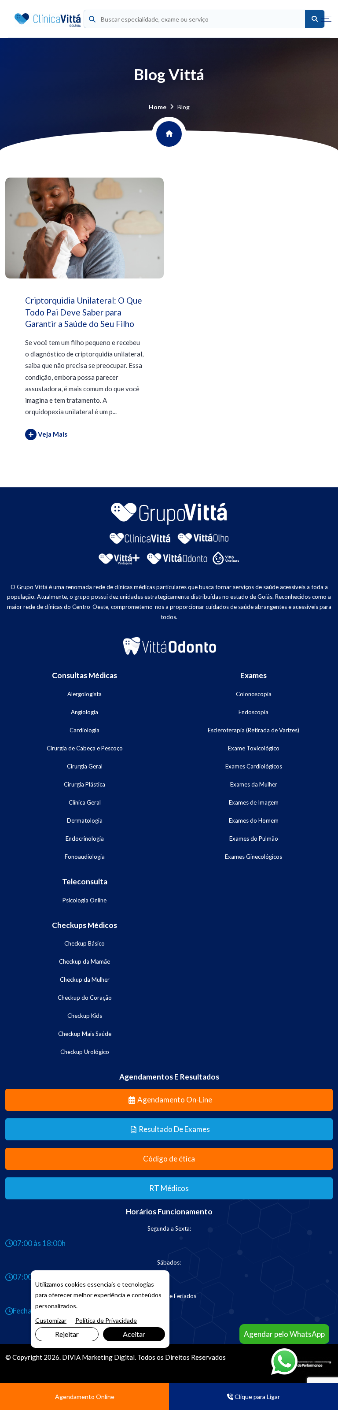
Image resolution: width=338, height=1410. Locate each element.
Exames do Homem (254, 820)
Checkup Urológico (84, 1051)
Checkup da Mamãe (84, 961)
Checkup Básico (84, 943)
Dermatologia (85, 820)
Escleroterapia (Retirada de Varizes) (253, 730)
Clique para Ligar (256, 1396)
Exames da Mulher (253, 784)
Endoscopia (253, 712)
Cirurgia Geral (85, 766)
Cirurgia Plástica (84, 784)
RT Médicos (169, 1188)
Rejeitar (67, 1334)
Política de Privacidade (106, 1320)
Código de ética (169, 1158)
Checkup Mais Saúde (84, 1033)
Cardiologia (84, 730)
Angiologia (84, 712)
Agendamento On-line (174, 1099)
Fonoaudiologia (85, 856)
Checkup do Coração (85, 997)
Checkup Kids (84, 1015)
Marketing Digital (108, 1357)
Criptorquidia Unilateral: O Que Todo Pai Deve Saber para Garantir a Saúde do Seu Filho (83, 312)
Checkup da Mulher (85, 979)
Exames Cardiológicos (253, 766)
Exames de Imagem (254, 802)
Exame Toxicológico (253, 748)
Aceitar (134, 1334)
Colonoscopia (254, 694)
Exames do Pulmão (253, 838)
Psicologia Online (84, 900)
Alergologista (84, 694)
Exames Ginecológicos (253, 856)
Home (157, 107)
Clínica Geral (85, 802)
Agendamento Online (84, 1396)
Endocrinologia (85, 838)
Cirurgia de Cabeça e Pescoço (85, 748)
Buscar (314, 19)
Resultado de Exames (174, 1129)
